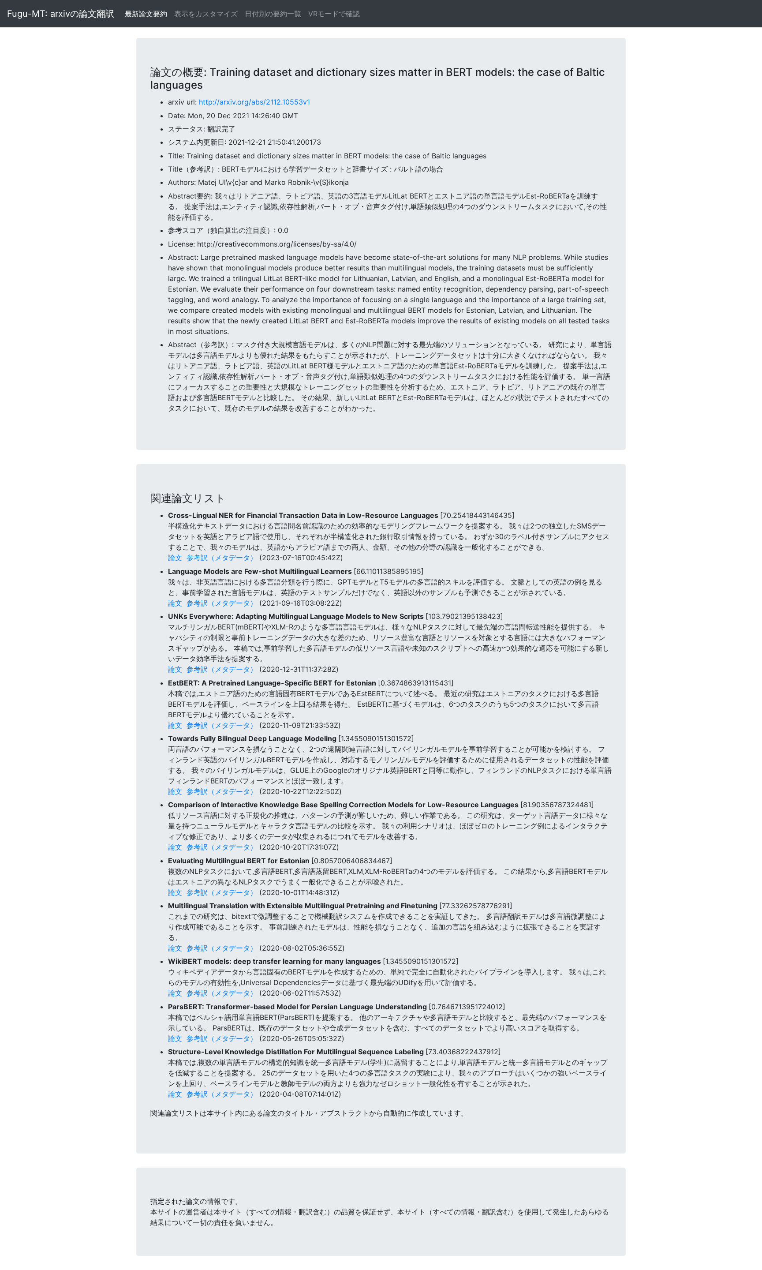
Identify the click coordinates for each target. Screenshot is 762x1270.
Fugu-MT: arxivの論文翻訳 (60, 13)
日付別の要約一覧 (273, 13)
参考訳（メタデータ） (222, 557)
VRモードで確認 (334, 13)
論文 (175, 557)
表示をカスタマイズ (206, 13)
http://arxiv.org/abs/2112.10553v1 (254, 101)
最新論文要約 (146, 13)
